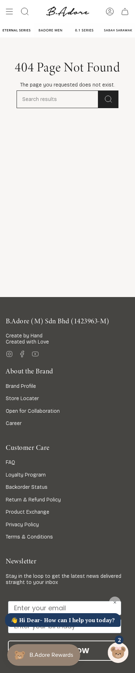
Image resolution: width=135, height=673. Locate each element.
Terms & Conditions (29, 537)
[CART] (124, 11)
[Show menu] (9, 11)
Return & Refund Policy (33, 500)
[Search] (108, 99)
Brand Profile (21, 386)
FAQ (10, 462)
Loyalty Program (26, 475)
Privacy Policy (22, 525)
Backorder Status (27, 487)
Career (14, 423)
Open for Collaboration (33, 411)
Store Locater (22, 398)
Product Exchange (27, 512)
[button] (24, 11)
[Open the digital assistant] (118, 652)
